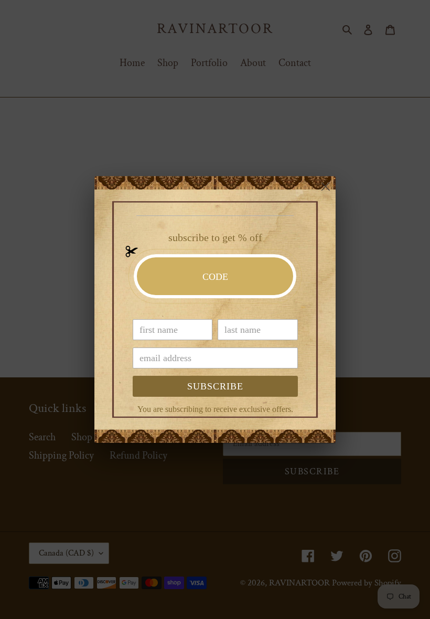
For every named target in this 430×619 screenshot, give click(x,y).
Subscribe (215, 386)
